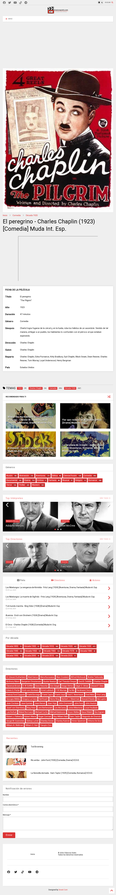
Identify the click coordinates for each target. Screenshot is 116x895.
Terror (9, 485)
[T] (25, 2)
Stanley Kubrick (63, 721)
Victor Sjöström (79, 721)
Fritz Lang (100, 694)
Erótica (40, 480)
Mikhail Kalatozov (57, 712)
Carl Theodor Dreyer (67, 681)
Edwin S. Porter (13, 690)
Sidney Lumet (32, 721)
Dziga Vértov (67, 686)
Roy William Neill (60, 716)
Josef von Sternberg (15, 708)
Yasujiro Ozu (45, 725)
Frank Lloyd (60, 694)
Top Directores (14, 539)
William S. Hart (31, 725)
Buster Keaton (49, 681)
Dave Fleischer (41, 686)
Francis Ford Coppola (15, 694)
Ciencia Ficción (70, 475)
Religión (78, 480)
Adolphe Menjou (12, 521)
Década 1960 (49, 651)
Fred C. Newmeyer (75, 694)
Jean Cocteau (12, 703)
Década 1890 (12, 646)
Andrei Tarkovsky (95, 677)
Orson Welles (73, 712)
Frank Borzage (33, 694)
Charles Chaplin (101, 681)
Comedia (17, 215)
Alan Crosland (62, 677)
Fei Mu (72, 690)
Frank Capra (47, 694)
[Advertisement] (58, 43)
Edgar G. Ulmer (81, 686)
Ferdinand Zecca (84, 690)
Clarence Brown (13, 686)
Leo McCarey (60, 708)
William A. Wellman (14, 725)
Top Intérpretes (14, 498)
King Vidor (11, 566)
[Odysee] (15, 2)
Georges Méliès (13, 699)
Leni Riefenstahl (45, 708)
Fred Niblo (66, 566)
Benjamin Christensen (31, 681)
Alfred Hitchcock (78, 677)
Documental (11, 480)
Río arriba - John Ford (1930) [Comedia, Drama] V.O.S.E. (55, 760)
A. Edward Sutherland (16, 677)
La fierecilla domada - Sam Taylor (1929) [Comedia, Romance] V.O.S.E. (62, 773)
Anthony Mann (13, 681)
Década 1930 (85, 646)
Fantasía (52, 480)
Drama (27, 480)
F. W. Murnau (61, 690)
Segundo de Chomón (91, 716)
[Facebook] (4, 2)
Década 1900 (30, 646)
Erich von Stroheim (30, 690)
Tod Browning (37, 747)
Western (35, 485)
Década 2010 (48, 655)
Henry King (54, 699)
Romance (92, 480)
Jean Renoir (40, 703)
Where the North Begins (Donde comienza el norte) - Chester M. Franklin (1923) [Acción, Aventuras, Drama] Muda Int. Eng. (30, 419)
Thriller (22, 485)
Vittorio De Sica (94, 721)
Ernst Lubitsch (47, 690)
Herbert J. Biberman (71, 699)
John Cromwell (65, 703)
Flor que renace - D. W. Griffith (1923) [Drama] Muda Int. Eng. (81, 421)
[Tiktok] (20, 2)
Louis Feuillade (91, 708)
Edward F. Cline (97, 686)
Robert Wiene (30, 716)
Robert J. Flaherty (14, 716)
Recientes (12, 738)
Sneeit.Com (63, 890)
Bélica (55, 475)
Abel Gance (33, 677)
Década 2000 (30, 655)
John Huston (90, 703)
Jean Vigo (52, 703)
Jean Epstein (27, 703)
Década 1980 (86, 651)
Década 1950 (31, 651)
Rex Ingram (99, 712)
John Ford (78, 703)
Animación (24, 475)
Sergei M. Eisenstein (15, 721)
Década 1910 (48, 646)
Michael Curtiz (41, 712)
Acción (9, 475)
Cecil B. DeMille (85, 681)
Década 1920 (32, 215)
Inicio (5, 215)
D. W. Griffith (28, 686)
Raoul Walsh (86, 712)
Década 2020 (66, 655)
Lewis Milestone (75, 708)
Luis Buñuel (11, 712)
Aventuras (40, 475)
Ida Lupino (101, 699)
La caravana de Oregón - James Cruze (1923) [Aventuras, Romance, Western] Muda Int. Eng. (83, 448)
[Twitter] (9, 2)
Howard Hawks (88, 699)
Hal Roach (43, 699)
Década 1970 (68, 651)
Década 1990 (12, 655)
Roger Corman (44, 716)
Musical (65, 480)
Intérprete (65, 521)
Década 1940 (12, 651)
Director (9, 562)
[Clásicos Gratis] (58, 12)
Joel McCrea (68, 525)
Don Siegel (55, 686)
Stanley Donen (47, 721)
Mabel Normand (26, 712)
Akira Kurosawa (47, 677)
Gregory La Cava (29, 699)
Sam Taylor (75, 716)
